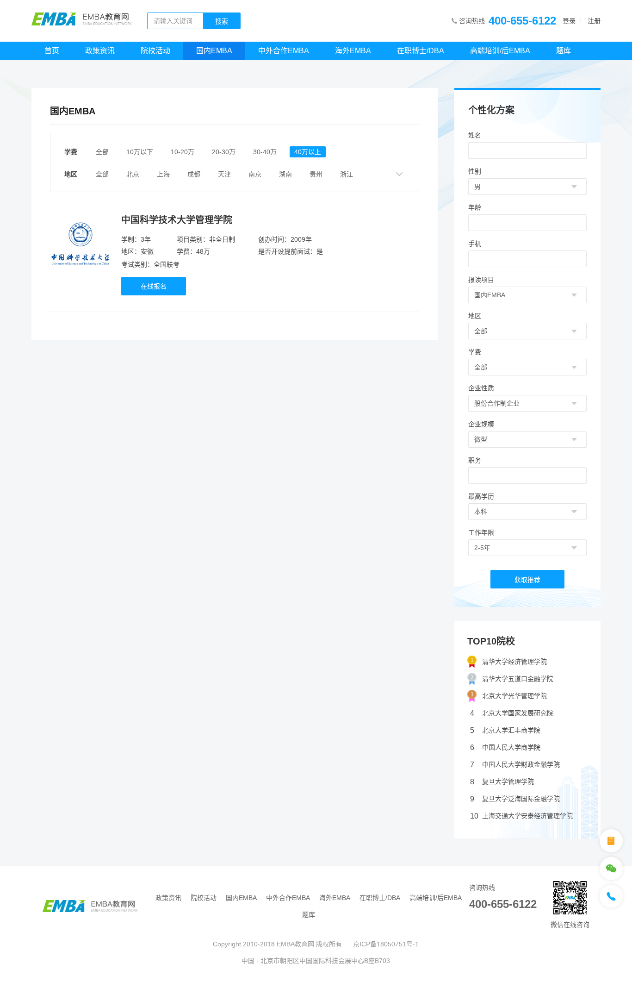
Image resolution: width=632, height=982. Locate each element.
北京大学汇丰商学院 (505, 730)
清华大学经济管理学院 (514, 661)
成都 (193, 174)
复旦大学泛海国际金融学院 (515, 799)
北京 (132, 174)
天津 (224, 174)
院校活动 (155, 51)
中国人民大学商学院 (505, 747)
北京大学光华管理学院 (514, 696)
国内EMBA (214, 51)
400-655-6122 (522, 20)
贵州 (316, 174)
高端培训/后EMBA (500, 51)
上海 (163, 174)
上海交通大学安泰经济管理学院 (521, 816)
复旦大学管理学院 (502, 782)
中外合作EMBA (283, 51)
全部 (102, 152)
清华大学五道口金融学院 (517, 678)
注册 (594, 21)
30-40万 (265, 152)
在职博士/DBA (420, 51)
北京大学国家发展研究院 (511, 713)
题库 (563, 51)
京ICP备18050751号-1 (386, 944)
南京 (254, 174)
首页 (51, 51)
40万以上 (307, 152)
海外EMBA (353, 51)
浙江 (346, 174)
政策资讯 (100, 51)
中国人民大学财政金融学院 (515, 765)
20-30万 (223, 152)
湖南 (285, 174)
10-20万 (182, 152)
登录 (569, 21)
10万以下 (139, 152)
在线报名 (154, 286)
